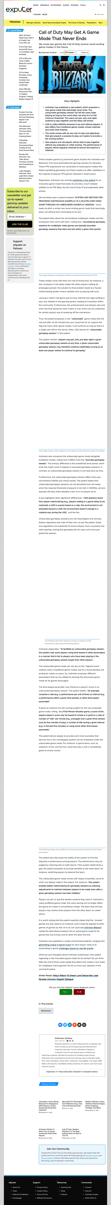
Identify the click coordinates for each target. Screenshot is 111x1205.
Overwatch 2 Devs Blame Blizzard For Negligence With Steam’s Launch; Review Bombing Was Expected (49, 1105)
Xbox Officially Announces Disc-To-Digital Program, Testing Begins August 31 (26, 94)
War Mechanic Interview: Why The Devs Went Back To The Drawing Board (25, 131)
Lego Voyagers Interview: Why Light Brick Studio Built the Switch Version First (26, 176)
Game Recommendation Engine (54, 23)
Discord (88, 1191)
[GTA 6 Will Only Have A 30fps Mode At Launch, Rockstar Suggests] (11, 61)
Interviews (56, 5)
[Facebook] (60, 1025)
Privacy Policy (42, 1187)
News (35, 5)
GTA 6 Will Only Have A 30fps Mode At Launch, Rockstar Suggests (26, 63)
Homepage (17, 1198)
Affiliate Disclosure (44, 1198)
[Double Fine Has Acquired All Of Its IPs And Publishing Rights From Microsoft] (11, 115)
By (40, 52)
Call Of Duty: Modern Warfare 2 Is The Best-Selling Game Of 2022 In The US (71, 1132)
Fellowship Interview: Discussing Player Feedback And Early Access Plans (26, 145)
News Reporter (60, 1041)
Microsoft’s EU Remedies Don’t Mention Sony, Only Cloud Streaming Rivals (72, 1103)
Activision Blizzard (92, 927)
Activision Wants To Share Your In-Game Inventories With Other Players (48, 1132)
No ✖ (79, 992)
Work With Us (90, 1198)
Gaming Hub (66, 1187)
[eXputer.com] (19, 9)
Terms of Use (42, 1194)
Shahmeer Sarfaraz (48, 52)
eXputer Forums (91, 1155)
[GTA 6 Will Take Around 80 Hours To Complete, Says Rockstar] (11, 50)
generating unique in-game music (55, 944)
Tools (83, 5)
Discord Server (47, 1158)
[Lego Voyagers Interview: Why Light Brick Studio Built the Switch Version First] (11, 174)
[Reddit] (74, 1025)
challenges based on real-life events (76, 948)
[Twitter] (65, 1025)
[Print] (84, 1025)
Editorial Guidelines (20, 1194)
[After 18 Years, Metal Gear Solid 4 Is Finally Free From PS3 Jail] (11, 38)
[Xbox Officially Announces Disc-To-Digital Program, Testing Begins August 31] (11, 92)
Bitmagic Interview (33, 23)
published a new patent (84, 180)
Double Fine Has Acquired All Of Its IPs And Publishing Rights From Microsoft (26, 117)
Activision (46, 1011)
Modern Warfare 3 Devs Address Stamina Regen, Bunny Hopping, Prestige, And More (95, 1104)
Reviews (74, 5)
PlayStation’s (91, 23)
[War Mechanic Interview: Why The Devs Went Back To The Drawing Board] (11, 129)
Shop (63, 1191)
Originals (44, 5)
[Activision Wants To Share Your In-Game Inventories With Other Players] (49, 1121)
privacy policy (11, 233)
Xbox (100, 23)
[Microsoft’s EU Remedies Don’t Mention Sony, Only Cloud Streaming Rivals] (72, 1093)
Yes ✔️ (66, 992)
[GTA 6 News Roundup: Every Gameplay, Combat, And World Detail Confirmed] (11, 75)
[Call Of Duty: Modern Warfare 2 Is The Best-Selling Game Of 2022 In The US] (72, 1121)
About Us (16, 1187)
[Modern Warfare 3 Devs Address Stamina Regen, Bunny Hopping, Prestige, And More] (95, 1093)
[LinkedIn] (70, 1025)
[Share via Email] (79, 1025)
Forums (37, 14)
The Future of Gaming (76, 23)
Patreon (64, 1194)
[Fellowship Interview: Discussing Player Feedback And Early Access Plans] (11, 143)
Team (15, 1191)
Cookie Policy (42, 1191)
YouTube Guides (91, 1194)
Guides (66, 5)
